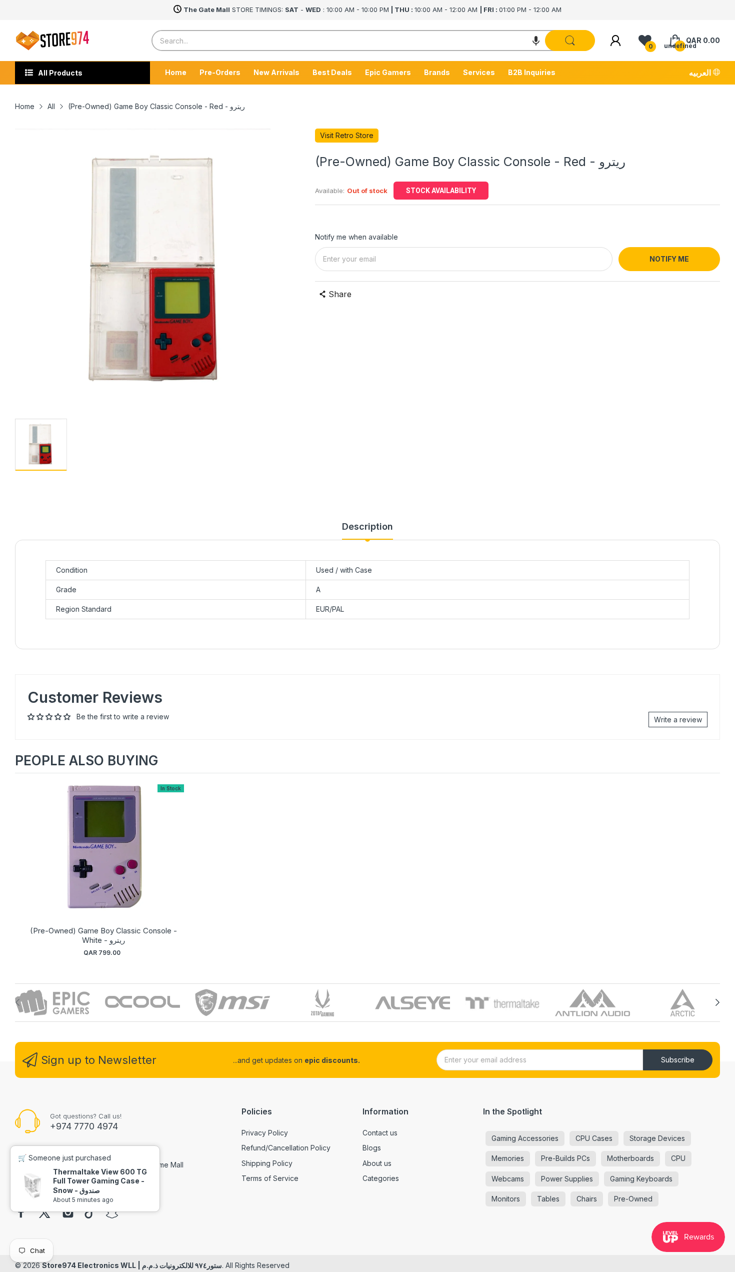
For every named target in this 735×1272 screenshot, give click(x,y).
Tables (548, 1198)
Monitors (506, 1198)
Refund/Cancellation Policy (286, 1147)
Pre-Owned (633, 1198)
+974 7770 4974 (84, 1126)
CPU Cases (594, 1138)
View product (103, 858)
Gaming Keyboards (641, 1178)
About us (377, 1163)
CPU (678, 1158)
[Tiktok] (90, 1213)
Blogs (371, 1147)
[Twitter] (44, 1213)
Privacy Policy (265, 1132)
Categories (380, 1178)
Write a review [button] (678, 719)
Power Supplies (567, 1178)
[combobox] (373, 40)
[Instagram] (68, 1213)
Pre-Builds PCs (565, 1158)
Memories (508, 1158)
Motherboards (630, 1158)
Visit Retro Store (347, 135)
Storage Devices (657, 1138)
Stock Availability (441, 191)
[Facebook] (21, 1213)
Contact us (380, 1132)
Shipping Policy (267, 1163)
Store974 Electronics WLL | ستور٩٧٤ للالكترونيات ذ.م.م (132, 1265)
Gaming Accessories (525, 1138)
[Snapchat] (112, 1213)
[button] (536, 40)
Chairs (586, 1198)
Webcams (508, 1178)
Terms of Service (270, 1178)
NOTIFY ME (669, 259)
